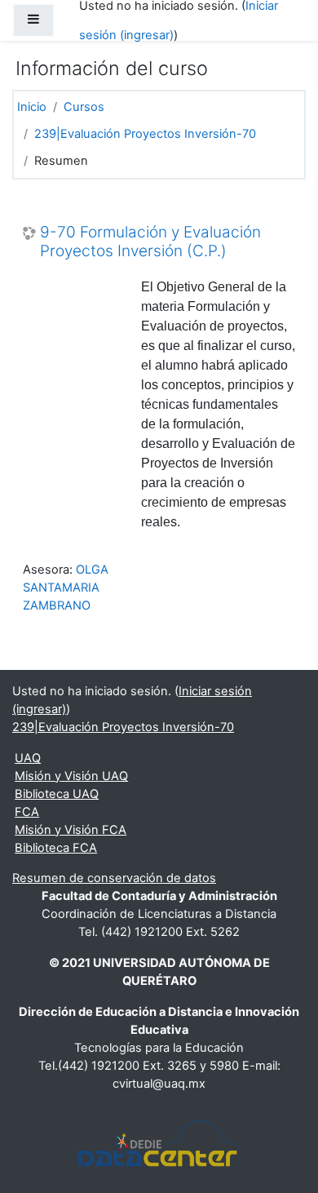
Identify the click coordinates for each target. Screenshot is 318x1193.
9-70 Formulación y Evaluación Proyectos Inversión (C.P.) (150, 242)
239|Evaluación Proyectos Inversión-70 (145, 133)
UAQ (28, 758)
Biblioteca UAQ (57, 794)
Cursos (84, 107)
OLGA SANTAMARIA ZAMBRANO (65, 587)
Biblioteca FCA (56, 847)
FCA (27, 812)
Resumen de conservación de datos (114, 878)
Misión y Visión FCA (70, 830)
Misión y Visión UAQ (71, 776)
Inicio (31, 107)
